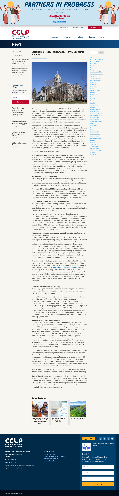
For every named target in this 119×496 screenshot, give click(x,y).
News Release (94, 126)
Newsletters (93, 128)
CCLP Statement (95, 61)
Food (91, 97)
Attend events (64, 27)
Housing (92, 103)
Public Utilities (94, 136)
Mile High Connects (96, 121)
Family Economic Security (39, 58)
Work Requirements (96, 150)
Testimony (93, 144)
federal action (94, 95)
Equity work (93, 86)
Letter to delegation (96, 115)
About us (91, 37)
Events (92, 88)
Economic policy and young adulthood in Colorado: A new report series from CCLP (19, 123)
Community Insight (96, 72)
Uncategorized (94, 148)
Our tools (79, 37)
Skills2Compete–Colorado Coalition (54, 456)
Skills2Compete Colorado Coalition (64, 267)
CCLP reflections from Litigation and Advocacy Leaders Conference (18, 112)
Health (92, 101)
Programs (93, 130)
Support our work (95, 27)
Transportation (94, 146)
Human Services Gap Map (51, 458)
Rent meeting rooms (79, 27)
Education (93, 84)
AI (91, 57)
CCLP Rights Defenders (97, 59)
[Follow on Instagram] (104, 438)
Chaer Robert (18, 55)
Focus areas (53, 37)
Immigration (94, 105)
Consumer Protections (96, 74)
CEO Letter (93, 63)
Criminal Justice (95, 78)
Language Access (95, 109)
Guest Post (93, 99)
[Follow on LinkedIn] (100, 438)
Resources (67, 37)
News (102, 37)
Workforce (93, 155)
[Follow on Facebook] (108, 438)
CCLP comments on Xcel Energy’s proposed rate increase (18, 134)
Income (92, 107)
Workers (92, 152)
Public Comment (95, 134)
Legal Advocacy (94, 111)
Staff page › (23, 75)
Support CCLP (89, 439)
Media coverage (94, 119)
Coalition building (95, 66)
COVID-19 (93, 76)
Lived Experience (95, 117)
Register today (59, 21)
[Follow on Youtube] (112, 438)
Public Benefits (94, 132)
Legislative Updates (96, 113)
